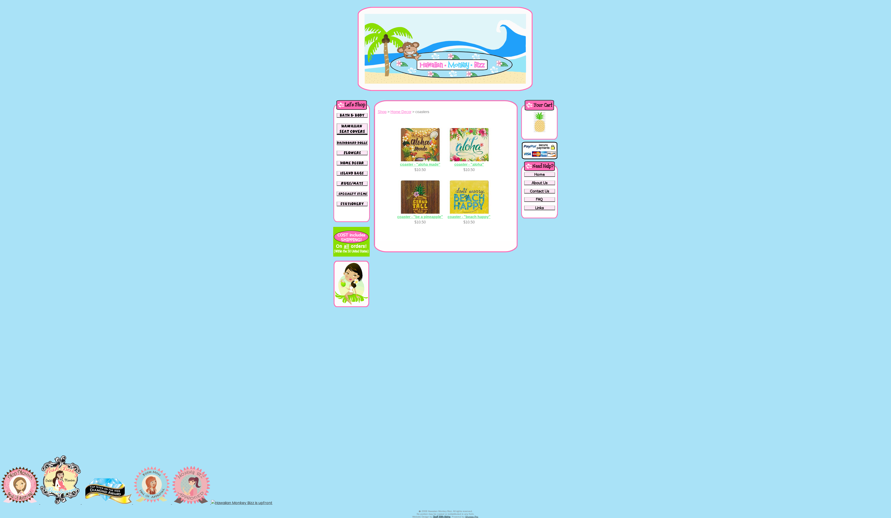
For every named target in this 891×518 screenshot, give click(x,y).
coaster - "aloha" (469, 164)
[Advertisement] (351, 381)
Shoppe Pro (471, 516)
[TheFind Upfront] (241, 502)
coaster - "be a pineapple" (420, 217)
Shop (382, 112)
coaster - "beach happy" (469, 217)
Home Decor (401, 112)
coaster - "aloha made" (420, 164)
